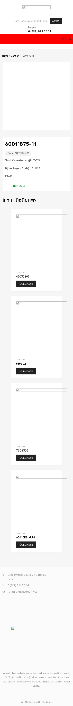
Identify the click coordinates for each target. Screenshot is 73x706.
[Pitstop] (36, 7)
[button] (64, 39)
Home (5, 56)
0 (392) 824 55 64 (36, 31)
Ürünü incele (26, 284)
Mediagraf (47, 702)
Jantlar (15, 56)
